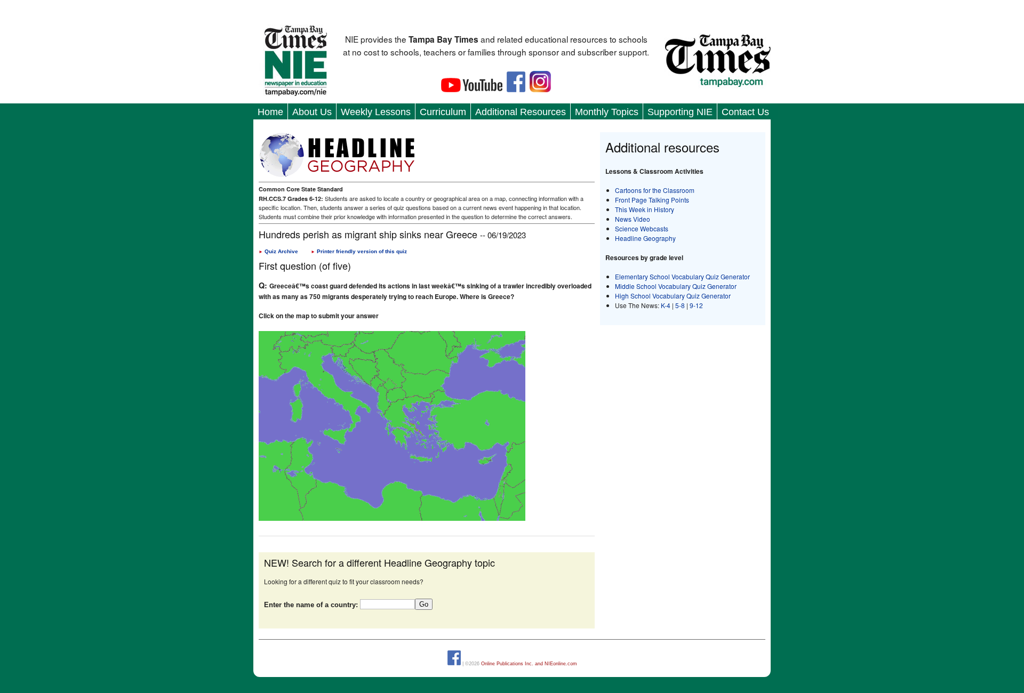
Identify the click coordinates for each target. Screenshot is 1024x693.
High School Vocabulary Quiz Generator (673, 295)
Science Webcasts (641, 228)
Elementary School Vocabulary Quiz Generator (682, 276)
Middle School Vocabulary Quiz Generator (676, 286)
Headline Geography (645, 238)
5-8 (680, 305)
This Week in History (644, 209)
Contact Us (745, 112)
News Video (632, 218)
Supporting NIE (680, 112)
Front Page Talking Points (652, 199)
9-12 (696, 305)
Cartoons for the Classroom (654, 190)
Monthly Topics (606, 112)
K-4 (665, 305)
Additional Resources (520, 112)
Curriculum (443, 112)
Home (270, 112)
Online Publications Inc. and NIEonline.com (529, 663)
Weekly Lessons (376, 112)
